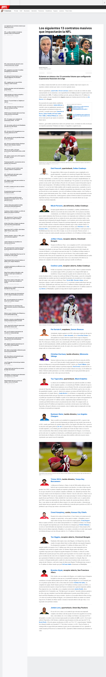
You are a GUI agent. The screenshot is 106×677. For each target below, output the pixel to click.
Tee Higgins (55, 537)
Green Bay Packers (82, 335)
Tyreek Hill (70, 280)
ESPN (4, 7)
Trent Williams (82, 364)
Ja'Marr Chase (56, 239)
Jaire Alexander (68, 335)
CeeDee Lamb (56, 266)
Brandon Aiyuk (57, 570)
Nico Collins (42, 116)
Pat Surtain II (56, 329)
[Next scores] (104, 2)
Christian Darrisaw (58, 354)
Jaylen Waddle (47, 113)
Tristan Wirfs (56, 479)
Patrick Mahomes (84, 525)
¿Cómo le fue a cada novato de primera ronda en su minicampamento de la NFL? (81, 108)
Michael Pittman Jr (52, 116)
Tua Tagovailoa (57, 379)
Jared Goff (54, 91)
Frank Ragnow (85, 520)
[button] (100, 7)
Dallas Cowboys (79, 168)
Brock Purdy (42, 622)
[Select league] (5, 2)
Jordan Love (56, 608)
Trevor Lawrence (63, 91)
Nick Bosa (80, 226)
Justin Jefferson (58, 105)
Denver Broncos (77, 329)
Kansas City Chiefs (79, 512)
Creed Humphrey (57, 512)
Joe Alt (59, 426)
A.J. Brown (42, 289)
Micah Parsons (57, 206)
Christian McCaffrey (79, 582)
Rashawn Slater (57, 414)
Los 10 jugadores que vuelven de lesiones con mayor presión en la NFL (81, 116)
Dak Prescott (56, 168)
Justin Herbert (63, 393)
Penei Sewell (76, 366)
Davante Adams (78, 280)
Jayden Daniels (79, 589)
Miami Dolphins (81, 379)
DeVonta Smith (56, 113)
